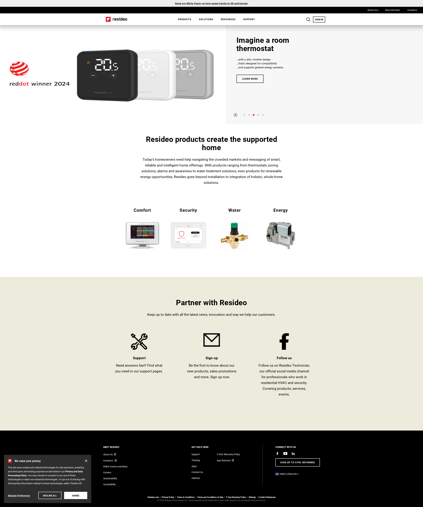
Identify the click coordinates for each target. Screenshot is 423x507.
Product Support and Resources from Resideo (139, 366)
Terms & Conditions (185, 497)
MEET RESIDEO (115, 447)
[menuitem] (184, 19)
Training (196, 460)
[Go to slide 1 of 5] (244, 115)
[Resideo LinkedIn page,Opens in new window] (293, 453)
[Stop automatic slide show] (235, 115)
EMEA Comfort (142, 228)
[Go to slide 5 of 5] (263, 115)
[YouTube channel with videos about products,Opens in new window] (285, 453)
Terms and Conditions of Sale (210, 497)
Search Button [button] (308, 19)
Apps (194, 466)
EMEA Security (188, 228)
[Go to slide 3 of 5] (254, 115)
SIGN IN (320, 19)
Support (249, 19)
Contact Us (197, 472)
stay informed (211, 366)
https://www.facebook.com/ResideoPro (284, 366)
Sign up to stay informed (297, 462)
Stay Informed (392, 10)
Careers (107, 472)
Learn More (250, 78)
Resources (228, 19)
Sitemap (252, 497)
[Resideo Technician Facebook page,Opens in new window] (277, 453)
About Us (373, 10)
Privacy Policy (168, 497)
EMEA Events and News (115, 466)
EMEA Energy (280, 228)
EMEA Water (234, 228)
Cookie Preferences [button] (267, 497)
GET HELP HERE (204, 447)
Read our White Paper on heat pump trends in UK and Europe (211, 3)
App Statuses (224, 460)
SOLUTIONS (206, 19)
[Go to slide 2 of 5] (249, 115)
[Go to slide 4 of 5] (258, 115)
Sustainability (110, 478)
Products (184, 19)
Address (196, 478)
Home (115, 19)
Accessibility (109, 484)
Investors (412, 10)
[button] (86, 461)
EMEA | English (290, 473)
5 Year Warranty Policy (228, 454)
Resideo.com (153, 497)
